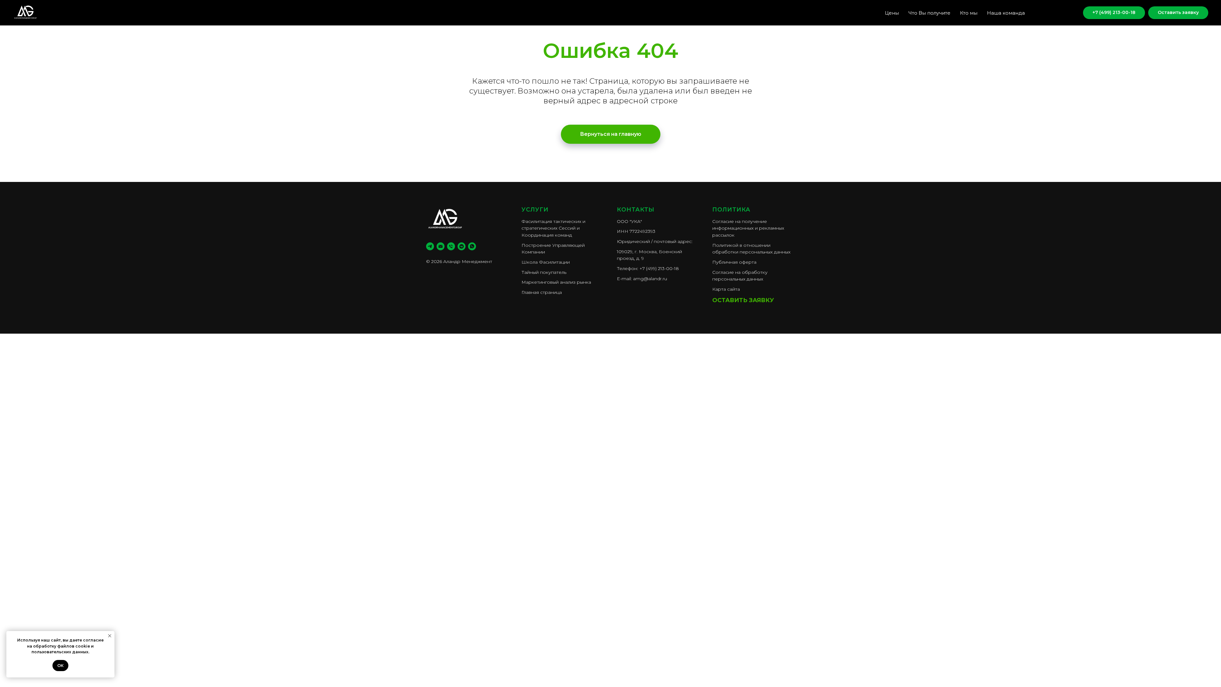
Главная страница (541, 292)
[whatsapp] (472, 246)
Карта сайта (726, 289)
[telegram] (430, 246)
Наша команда (1006, 13)
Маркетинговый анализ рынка (556, 282)
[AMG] (462, 246)
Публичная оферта (734, 262)
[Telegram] (1039, 12)
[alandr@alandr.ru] (441, 246)
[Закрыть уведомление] (110, 636)
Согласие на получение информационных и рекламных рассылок (748, 228)
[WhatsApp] (1053, 12)
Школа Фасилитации (545, 262)
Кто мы (968, 13)
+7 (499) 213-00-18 (659, 268)
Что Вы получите (929, 13)
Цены (892, 13)
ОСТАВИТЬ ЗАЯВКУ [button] (743, 300)
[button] (1178, 12)
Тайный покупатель (543, 272)
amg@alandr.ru (650, 278)
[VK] (1067, 12)
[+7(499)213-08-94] (451, 246)
